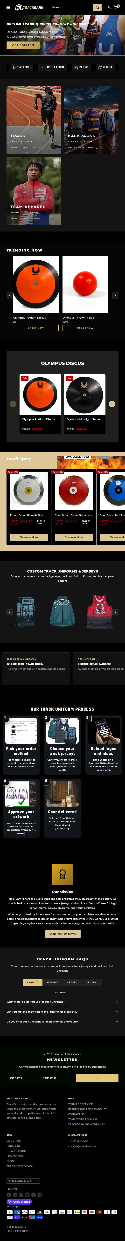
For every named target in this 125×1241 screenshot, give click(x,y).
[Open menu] (8, 7)
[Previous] (10, 295)
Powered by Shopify (17, 1230)
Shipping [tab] (53, 982)
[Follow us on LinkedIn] (39, 1195)
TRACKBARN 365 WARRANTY (86, 1124)
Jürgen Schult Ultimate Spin (27, 515)
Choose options (29, 537)
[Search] (97, 7)
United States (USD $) (20, 1181)
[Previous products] (13, 404)
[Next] (115, 295)
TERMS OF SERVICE (80, 1104)
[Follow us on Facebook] (9, 1195)
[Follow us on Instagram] (21, 1195)
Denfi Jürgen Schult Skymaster (73, 515)
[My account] (109, 7)
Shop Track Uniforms (62, 933)
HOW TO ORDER (17, 1150)
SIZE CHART (14, 1140)
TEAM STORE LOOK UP (82, 1119)
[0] (116, 7)
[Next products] (112, 404)
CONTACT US (76, 1114)
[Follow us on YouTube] (27, 1195)
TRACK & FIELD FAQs (20, 1166)
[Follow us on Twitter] (15, 1195)
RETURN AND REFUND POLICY (87, 1109)
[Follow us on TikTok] (33, 1195)
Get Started (23, 45)
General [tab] (92, 982)
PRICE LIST (13, 1145)
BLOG (10, 1161)
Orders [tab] (72, 982)
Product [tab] (33, 982)
